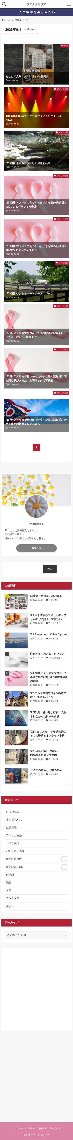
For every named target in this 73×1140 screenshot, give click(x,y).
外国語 (10, 874)
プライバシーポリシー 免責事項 (30, 1128)
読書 (8, 882)
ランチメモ (12, 898)
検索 (50, 568)
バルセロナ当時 (15, 851)
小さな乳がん (14, 819)
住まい (10, 906)
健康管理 (11, 827)
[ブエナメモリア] (36, 4)
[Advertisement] (36, 987)
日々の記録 (12, 811)
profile (36, 548)
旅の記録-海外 (14, 859)
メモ (8, 890)
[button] (4, 4)
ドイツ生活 (12, 843)
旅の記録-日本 (14, 866)
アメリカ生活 (14, 835)
